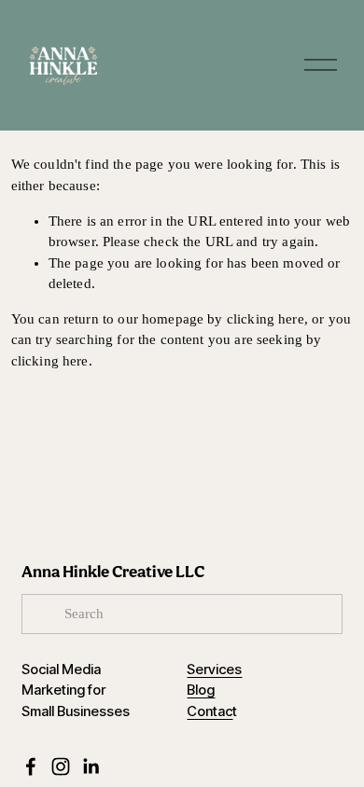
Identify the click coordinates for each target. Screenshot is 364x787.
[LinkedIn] (90, 766)
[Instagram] (60, 766)
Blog (201, 690)
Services (214, 670)
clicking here (265, 318)
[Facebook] (30, 766)
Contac (209, 712)
